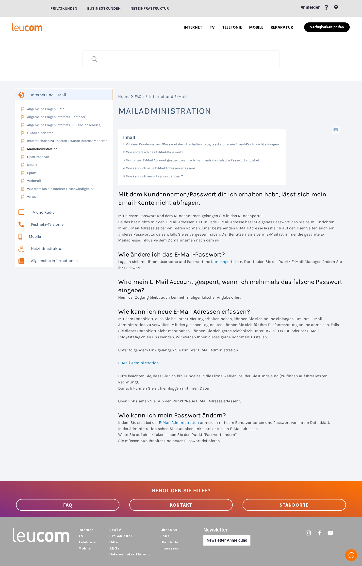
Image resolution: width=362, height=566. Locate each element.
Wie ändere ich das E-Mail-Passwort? (154, 152)
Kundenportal (223, 261)
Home (123, 96)
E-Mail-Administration (138, 362)
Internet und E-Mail (168, 96)
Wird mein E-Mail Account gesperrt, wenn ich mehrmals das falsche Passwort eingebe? (193, 160)
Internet (193, 27)
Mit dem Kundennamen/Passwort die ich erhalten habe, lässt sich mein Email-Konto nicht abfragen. (202, 144)
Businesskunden (104, 8)
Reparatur (282, 27)
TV (212, 27)
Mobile (256, 27)
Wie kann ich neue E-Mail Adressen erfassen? (161, 168)
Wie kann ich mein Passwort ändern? (154, 176)
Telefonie (232, 27)
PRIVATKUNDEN (63, 8)
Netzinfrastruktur (150, 8)
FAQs (139, 96)
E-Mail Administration (179, 422)
